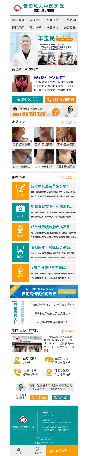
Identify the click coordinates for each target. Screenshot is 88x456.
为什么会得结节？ (64, 304)
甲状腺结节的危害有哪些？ (52, 322)
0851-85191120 (48, 415)
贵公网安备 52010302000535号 (45, 437)
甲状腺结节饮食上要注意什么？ (52, 313)
